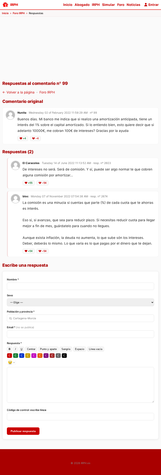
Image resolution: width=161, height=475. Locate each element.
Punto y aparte (48, 349)
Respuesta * (14, 343)
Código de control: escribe (26, 410)
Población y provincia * (21, 311)
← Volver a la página (18, 92)
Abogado (82, 5)
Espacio (79, 349)
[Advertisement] (80, 51)
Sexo (10, 295)
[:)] (11, 362)
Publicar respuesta (23, 431)
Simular (108, 5)
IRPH (96, 5)
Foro (120, 5)
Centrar (31, 349)
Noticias (133, 5)
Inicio (67, 5)
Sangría (65, 349)
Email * (20, 327)
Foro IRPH (47, 92)
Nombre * (13, 279)
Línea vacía (95, 349)
